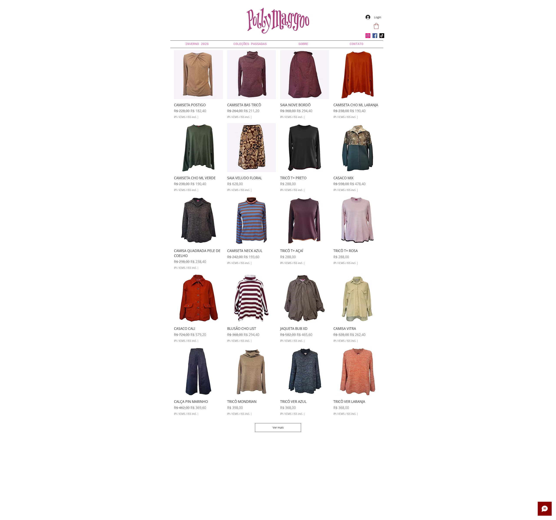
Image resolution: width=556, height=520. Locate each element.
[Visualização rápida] (198, 74)
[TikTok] (381, 35)
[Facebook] (374, 35)
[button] (376, 26)
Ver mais (278, 427)
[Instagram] (368, 35)
